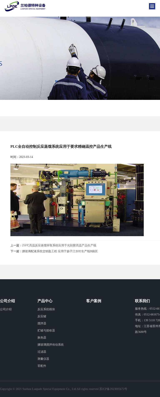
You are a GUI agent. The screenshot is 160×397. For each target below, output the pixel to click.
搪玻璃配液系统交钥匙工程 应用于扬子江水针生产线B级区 (60, 251)
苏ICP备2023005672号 (113, 389)
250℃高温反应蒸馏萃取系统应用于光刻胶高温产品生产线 (59, 245)
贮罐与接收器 (46, 330)
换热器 (42, 337)
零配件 (42, 365)
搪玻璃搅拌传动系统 (51, 344)
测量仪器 (43, 358)
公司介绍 (6, 309)
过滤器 (42, 351)
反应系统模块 (46, 309)
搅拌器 (42, 323)
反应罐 (42, 316)
